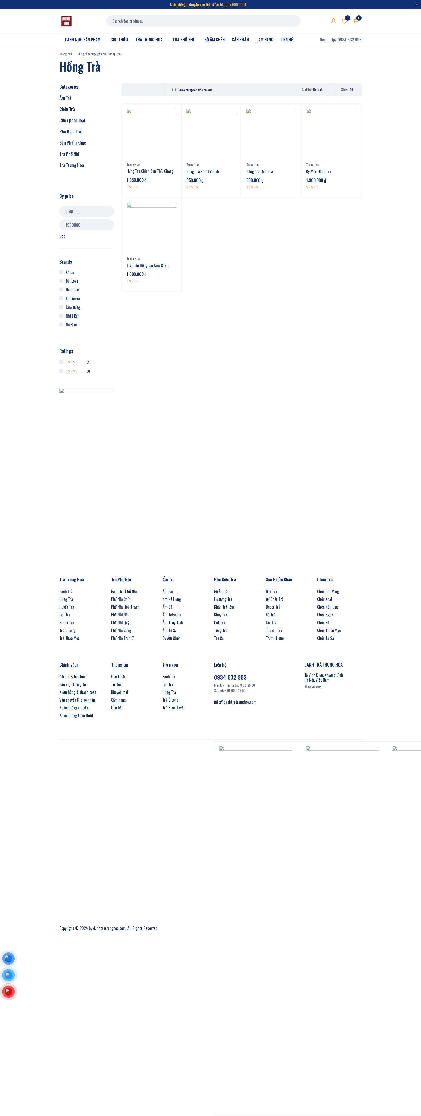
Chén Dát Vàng (328, 591)
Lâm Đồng (73, 307)
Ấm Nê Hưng (172, 599)
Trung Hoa (133, 164)
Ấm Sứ (167, 607)
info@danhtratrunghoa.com (235, 702)
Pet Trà (219, 622)
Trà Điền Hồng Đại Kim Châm (148, 265)
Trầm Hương (275, 638)
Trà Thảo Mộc (69, 638)
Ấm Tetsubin (172, 615)
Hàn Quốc (73, 290)
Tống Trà (220, 630)
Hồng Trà (66, 599)
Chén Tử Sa (325, 638)
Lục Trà (64, 615)
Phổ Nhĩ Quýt (121, 622)
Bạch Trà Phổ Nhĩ (124, 591)
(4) (78, 362)
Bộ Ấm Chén (171, 638)
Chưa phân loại (72, 120)
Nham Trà (66, 622)
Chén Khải (324, 599)
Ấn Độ (70, 272)
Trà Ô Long (67, 630)
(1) (78, 371)
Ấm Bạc (168, 591)
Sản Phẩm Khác (72, 142)
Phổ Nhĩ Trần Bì (122, 638)
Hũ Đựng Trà (223, 599)
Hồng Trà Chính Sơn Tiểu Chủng (150, 171)
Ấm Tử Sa (170, 630)
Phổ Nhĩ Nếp (120, 615)
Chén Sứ (323, 622)
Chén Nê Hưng (327, 607)
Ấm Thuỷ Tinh (173, 622)
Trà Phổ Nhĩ (69, 154)
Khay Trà (220, 615)
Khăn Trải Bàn (224, 607)
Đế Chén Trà (275, 599)
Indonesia (73, 298)
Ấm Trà (65, 98)
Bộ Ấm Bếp (222, 591)
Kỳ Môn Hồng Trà (318, 171)
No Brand (72, 325)
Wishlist (347, 18)
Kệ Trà (270, 615)
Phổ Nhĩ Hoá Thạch (125, 607)
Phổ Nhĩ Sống (121, 630)
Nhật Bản (72, 316)
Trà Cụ (219, 638)
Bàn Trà (271, 591)
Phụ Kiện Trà (70, 131)
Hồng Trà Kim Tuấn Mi (202, 171)
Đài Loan (72, 281)
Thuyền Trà (274, 630)
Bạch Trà (66, 591)
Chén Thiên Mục (329, 630)
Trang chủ (65, 53)
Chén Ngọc (325, 615)
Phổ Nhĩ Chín (120, 599)
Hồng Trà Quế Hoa (259, 171)
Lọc (62, 236)
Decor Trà (273, 607)
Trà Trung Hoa (71, 165)
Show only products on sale (195, 90)
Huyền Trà (66, 607)
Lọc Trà (271, 622)
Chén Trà (67, 109)
